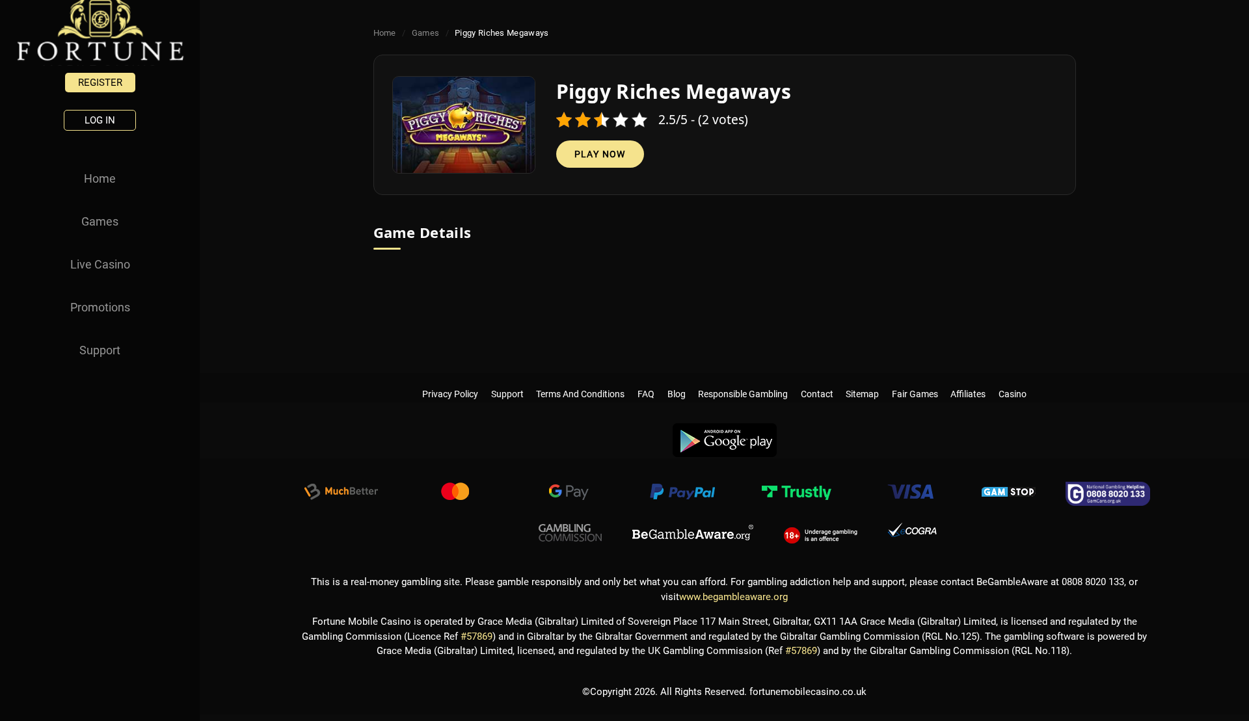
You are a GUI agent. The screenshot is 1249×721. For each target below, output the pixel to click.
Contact (817, 381)
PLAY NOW (600, 154)
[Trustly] (796, 493)
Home (100, 178)
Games (99, 221)
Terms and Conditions (580, 381)
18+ (820, 533)
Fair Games (915, 381)
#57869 (476, 636)
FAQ (646, 381)
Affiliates (968, 381)
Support (99, 350)
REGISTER (100, 82)
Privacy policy (450, 381)
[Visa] (910, 493)
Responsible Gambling (743, 381)
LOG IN (100, 120)
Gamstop (1009, 493)
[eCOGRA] (912, 533)
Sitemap (862, 381)
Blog (676, 381)
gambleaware (693, 533)
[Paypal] (682, 493)
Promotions (100, 307)
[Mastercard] (454, 493)
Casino (1012, 381)
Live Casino (100, 264)
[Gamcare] (1108, 493)
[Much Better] (341, 493)
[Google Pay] (568, 493)
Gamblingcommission (570, 533)
